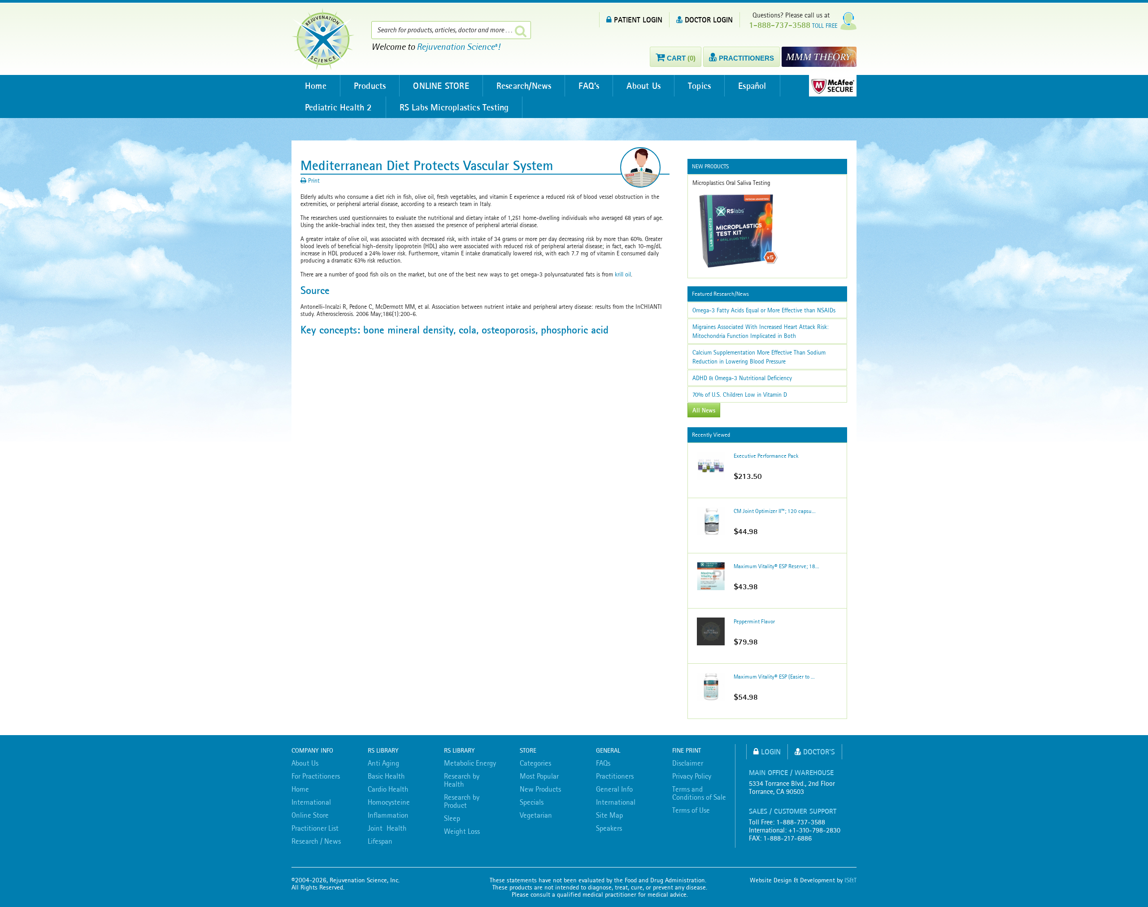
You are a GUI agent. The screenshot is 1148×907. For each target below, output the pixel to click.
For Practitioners (315, 776)
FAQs (603, 763)
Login (771, 751)
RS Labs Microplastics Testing (454, 107)
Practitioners (615, 776)
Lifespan (380, 841)
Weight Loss (462, 831)
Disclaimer (687, 763)
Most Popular (539, 776)
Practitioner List (315, 828)
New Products (540, 789)
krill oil (623, 274)
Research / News (316, 841)
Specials (532, 802)
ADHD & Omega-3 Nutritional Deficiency (742, 377)
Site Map (609, 815)
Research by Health (461, 780)
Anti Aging (383, 763)
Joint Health (387, 828)
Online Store (310, 815)
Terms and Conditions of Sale (699, 793)
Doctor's (819, 751)
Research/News (524, 85)
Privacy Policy (691, 776)
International (311, 802)
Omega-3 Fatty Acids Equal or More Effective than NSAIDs (763, 310)
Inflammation (388, 815)
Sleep (452, 818)
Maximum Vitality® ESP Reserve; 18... (776, 566)
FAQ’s (588, 85)
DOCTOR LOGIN (709, 19)
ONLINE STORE (441, 85)
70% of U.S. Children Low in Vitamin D (739, 394)
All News (703, 410)
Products (370, 85)
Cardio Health (388, 789)
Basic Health (386, 776)
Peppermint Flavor (754, 621)
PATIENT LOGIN (638, 19)
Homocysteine (389, 802)
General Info (614, 789)
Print (313, 180)
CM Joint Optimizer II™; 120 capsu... (775, 511)
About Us (643, 85)
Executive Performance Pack (766, 455)
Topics (699, 85)
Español (752, 85)
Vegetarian (536, 815)
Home (315, 85)
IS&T (850, 880)
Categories (535, 763)
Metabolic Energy (470, 763)
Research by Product (461, 801)
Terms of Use (691, 810)
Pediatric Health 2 (338, 107)
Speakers (609, 828)
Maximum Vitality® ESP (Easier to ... (774, 676)
